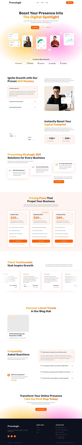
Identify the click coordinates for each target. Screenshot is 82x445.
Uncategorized (12, 317)
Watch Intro (48, 27)
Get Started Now (41, 409)
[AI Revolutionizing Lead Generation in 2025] (18, 323)
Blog (47, 2)
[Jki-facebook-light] (9, 436)
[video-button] (43, 27)
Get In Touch (14, 380)
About (42, 2)
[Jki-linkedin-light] (12, 436)
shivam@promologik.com (13, 337)
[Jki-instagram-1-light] (15, 436)
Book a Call (70, 2)
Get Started (35, 27)
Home (37, 2)
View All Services (58, 181)
